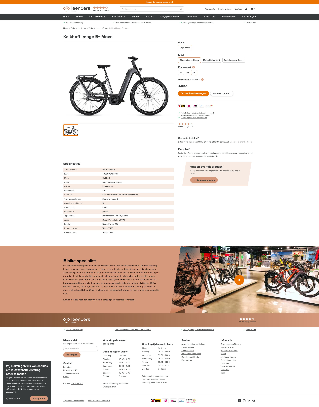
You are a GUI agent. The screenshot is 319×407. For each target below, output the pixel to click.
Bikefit (223, 353)
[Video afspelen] (239, 280)
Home (66, 16)
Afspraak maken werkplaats (193, 344)
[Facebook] (239, 401)
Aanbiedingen (249, 16)
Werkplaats (210, 8)
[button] (70, 130)
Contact (238, 8)
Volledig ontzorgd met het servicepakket (198, 23)
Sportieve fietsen (97, 16)
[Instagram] (244, 401)
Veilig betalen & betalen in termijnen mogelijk (198, 113)
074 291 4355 (77, 383)
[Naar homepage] (76, 8)
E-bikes (135, 16)
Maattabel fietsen (228, 356)
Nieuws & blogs (227, 347)
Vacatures (225, 369)
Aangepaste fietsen (169, 16)
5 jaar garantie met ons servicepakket (195, 115)
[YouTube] (254, 401)
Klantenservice (187, 347)
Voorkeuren (14, 398)
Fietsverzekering (228, 366)
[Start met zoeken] (181, 9)
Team (223, 372)
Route (66, 376)
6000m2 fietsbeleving (74, 23)
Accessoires (209, 16)
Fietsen (79, 16)
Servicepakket (187, 350)
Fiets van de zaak (228, 360)
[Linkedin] (249, 401)
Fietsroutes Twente (229, 350)
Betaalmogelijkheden (190, 356)
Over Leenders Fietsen (231, 344)
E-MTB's (150, 16)
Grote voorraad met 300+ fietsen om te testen (133, 23)
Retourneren (186, 360)
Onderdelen (191, 16)
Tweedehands (229, 16)
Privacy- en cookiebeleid (99, 400)
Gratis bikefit (251, 23)
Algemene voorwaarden (73, 400)
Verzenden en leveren (191, 353)
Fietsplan (225, 363)
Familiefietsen (119, 16)
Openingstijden (225, 8)
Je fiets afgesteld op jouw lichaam (194, 118)
